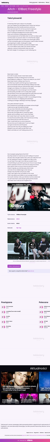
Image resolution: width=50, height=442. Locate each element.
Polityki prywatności (33, 435)
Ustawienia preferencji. (41, 435)
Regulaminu (24, 435)
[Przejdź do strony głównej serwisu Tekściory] (5, 2)
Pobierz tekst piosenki (14, 266)
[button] (33, 2)
